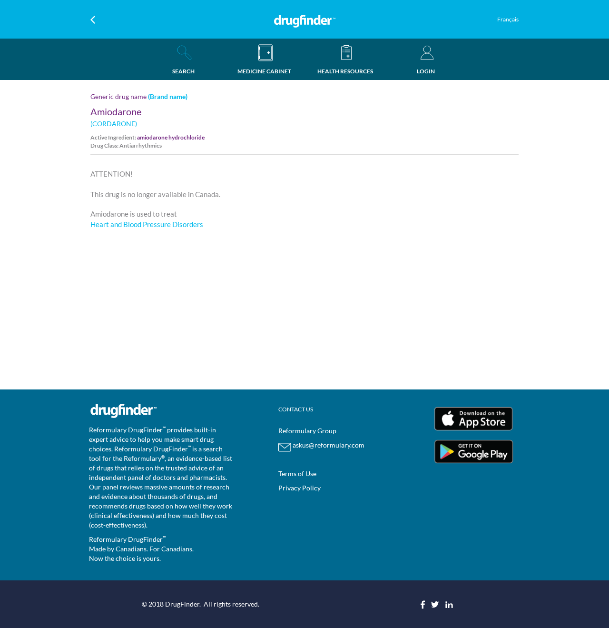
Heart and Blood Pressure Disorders (146, 224)
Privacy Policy (299, 488)
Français (508, 19)
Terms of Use (297, 473)
